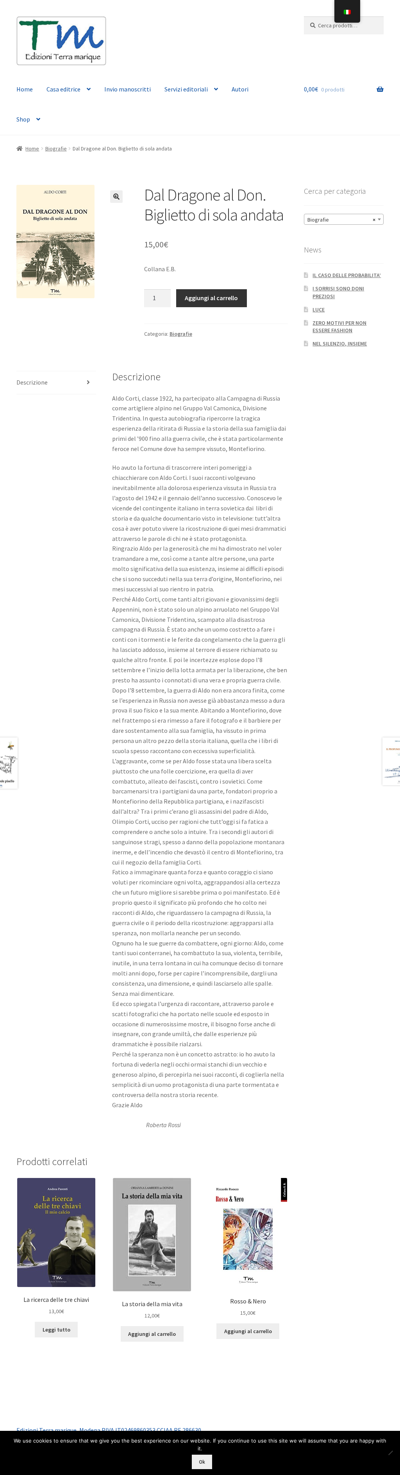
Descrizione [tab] (32, 382)
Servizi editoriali (186, 89)
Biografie (56, 148)
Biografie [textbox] (341, 219)
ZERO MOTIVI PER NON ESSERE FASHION (339, 326)
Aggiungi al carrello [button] (152, 1333)
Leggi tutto (56, 1329)
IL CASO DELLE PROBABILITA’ (346, 275)
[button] (116, 196)
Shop (23, 119)
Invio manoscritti (127, 89)
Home (24, 89)
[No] (390, 1453)
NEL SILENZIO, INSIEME (339, 343)
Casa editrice (63, 89)
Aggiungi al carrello (211, 298)
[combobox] (344, 219)
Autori (240, 89)
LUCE (318, 309)
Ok (202, 1462)
